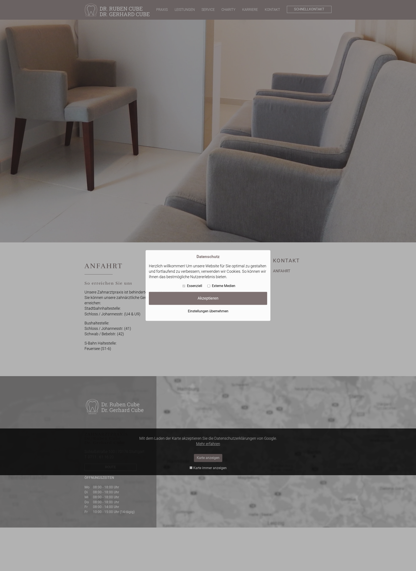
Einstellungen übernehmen (208, 311)
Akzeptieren (208, 298)
